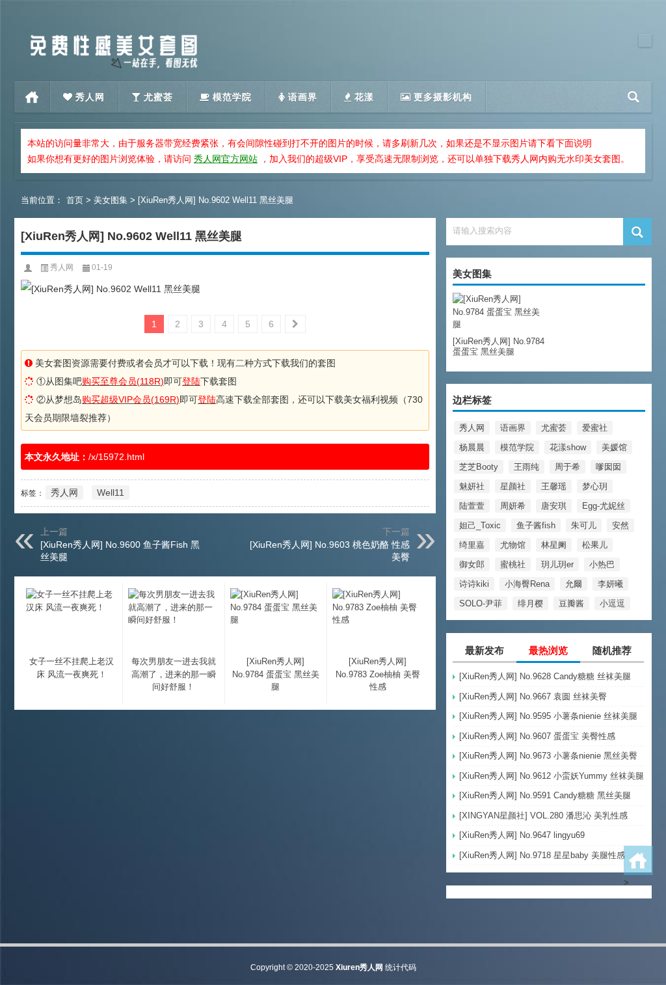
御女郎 (472, 564)
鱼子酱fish (535, 525)
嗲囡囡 (608, 467)
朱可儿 (583, 525)
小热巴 (602, 564)
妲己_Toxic (480, 525)
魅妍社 (472, 486)
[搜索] (634, 97)
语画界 (513, 428)
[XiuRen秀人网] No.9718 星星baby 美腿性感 (542, 855)
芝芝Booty (478, 467)
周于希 (567, 467)
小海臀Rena (527, 584)
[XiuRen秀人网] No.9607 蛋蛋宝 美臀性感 (537, 736)
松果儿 (594, 545)
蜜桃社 (513, 564)
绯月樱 (530, 603)
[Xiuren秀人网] (113, 38)
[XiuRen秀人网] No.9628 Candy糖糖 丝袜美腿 (545, 676)
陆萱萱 (472, 506)
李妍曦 (610, 584)
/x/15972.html (116, 457)
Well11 (110, 492)
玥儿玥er (557, 564)
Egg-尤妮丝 (603, 506)
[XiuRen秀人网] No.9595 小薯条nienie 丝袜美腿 (548, 716)
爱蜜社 (594, 428)
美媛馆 (614, 447)
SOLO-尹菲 (480, 603)
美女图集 (110, 200)
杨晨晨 (472, 447)
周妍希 (513, 506)
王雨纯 (526, 467)
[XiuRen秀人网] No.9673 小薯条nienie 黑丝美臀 (548, 756)
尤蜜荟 (553, 428)
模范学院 (517, 447)
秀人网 (472, 428)
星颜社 (513, 486)
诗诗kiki (474, 584)
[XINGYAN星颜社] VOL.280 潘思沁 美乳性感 (543, 815)
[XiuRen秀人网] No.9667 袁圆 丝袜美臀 (533, 696)
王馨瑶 (553, 486)
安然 (620, 525)
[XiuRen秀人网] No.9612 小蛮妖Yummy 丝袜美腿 (551, 776)
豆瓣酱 (571, 603)
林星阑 (553, 545)
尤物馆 (513, 545)
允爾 (573, 584)
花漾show (568, 447)
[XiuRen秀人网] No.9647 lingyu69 (522, 835)
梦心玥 (594, 486)
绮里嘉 (472, 545)
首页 (32, 97)
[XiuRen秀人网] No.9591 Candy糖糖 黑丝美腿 (545, 795)
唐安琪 (553, 506)
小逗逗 (612, 603)
